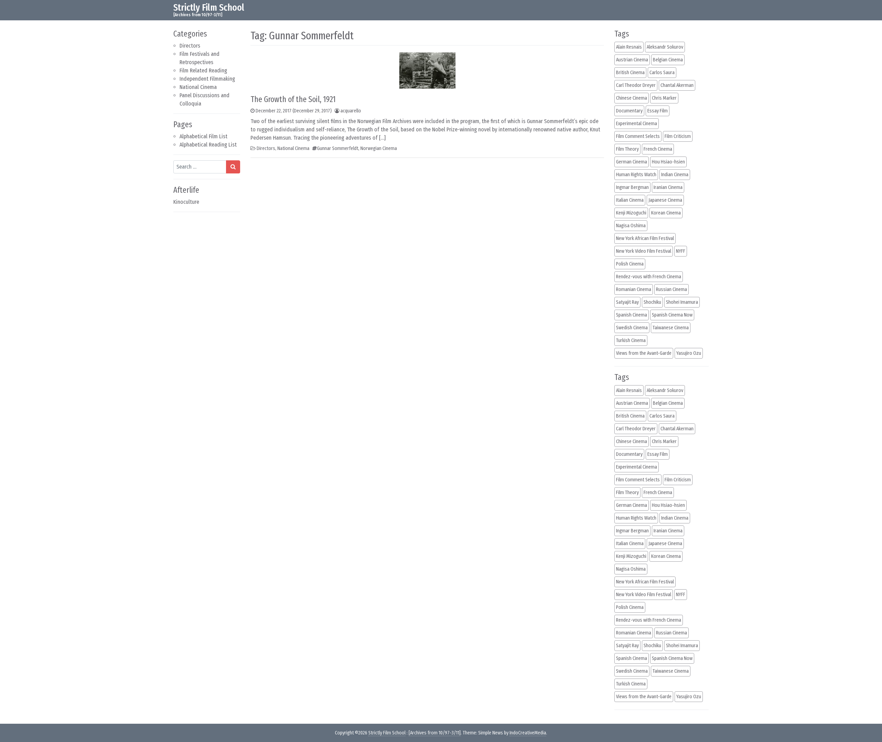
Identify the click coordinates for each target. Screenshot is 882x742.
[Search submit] (233, 166)
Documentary (629, 111)
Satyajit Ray (627, 302)
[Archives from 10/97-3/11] (435, 733)
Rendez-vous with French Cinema (648, 277)
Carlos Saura (662, 73)
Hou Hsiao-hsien (668, 162)
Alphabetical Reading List (208, 144)
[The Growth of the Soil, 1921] (427, 70)
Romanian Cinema (633, 289)
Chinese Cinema (631, 98)
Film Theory (627, 149)
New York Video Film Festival (643, 251)
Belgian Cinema (668, 60)
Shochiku (652, 302)
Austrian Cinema (632, 60)
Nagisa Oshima (631, 226)
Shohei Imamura (682, 302)
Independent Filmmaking (207, 79)
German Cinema (631, 162)
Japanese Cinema (665, 200)
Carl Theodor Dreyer (636, 85)
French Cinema (658, 149)
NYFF (680, 251)
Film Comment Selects (638, 136)
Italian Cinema (630, 200)
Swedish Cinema (632, 328)
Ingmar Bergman (632, 187)
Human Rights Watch (636, 175)
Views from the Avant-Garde (643, 353)
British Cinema (630, 73)
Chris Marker (664, 98)
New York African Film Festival (645, 238)
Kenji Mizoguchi (631, 213)
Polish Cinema (630, 264)
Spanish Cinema (631, 315)
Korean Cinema (666, 213)
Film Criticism (678, 136)
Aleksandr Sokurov (665, 47)
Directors (190, 45)
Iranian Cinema (668, 187)
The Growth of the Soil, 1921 (293, 99)
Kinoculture (186, 202)
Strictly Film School (208, 7)
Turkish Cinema (631, 340)
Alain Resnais (629, 47)
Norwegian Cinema (378, 148)
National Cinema (198, 87)
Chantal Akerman (677, 85)
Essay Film (657, 111)
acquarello (350, 111)
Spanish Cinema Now (672, 315)
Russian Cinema (671, 289)
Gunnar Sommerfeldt (337, 148)
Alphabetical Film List (203, 136)
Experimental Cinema (636, 124)
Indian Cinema (674, 175)
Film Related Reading (203, 70)
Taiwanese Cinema (671, 328)
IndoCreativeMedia (528, 733)
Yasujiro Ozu (688, 353)
